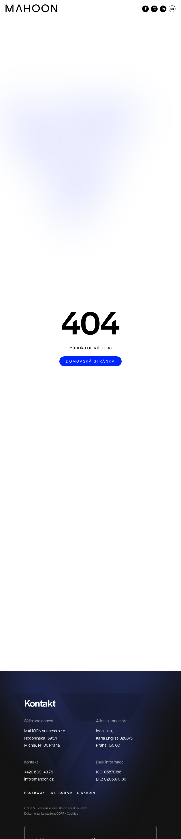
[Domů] (31, 8)
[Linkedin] (163, 9)
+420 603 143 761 (39, 771)
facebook (34, 792)
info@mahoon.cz (39, 778)
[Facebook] (145, 9)
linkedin (86, 792)
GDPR (60, 813)
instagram (61, 792)
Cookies (72, 813)
